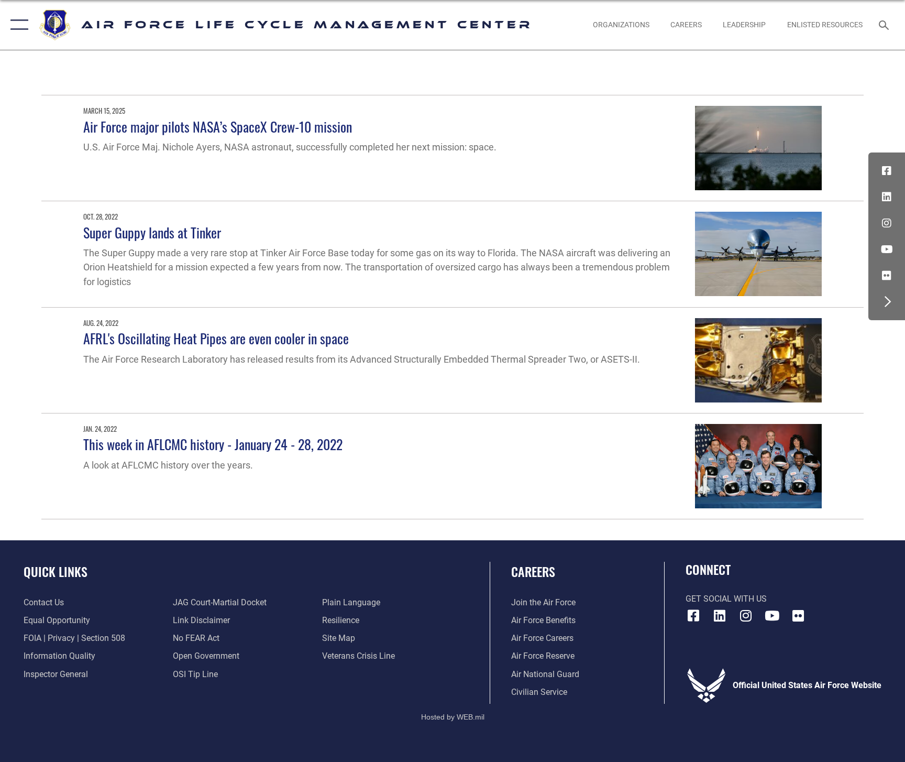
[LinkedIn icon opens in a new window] (887, 197)
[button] (17, 25)
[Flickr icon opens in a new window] (887, 276)
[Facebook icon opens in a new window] (887, 171)
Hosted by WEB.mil (452, 717)
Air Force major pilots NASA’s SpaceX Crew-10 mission (217, 126)
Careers (533, 571)
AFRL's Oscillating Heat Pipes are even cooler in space (216, 338)
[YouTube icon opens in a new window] (887, 249)
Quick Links (55, 571)
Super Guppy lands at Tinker (152, 232)
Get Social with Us (726, 599)
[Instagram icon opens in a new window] (887, 223)
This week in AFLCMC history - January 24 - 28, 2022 (213, 444)
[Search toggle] (885, 25)
